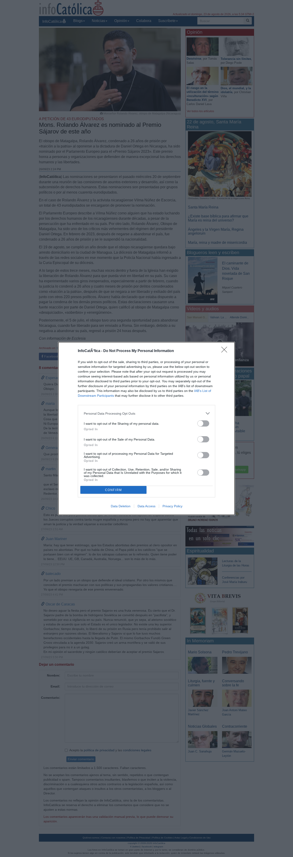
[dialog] (146, 428)
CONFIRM (113, 490)
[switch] (203, 423)
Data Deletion (120, 506)
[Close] (225, 351)
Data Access (146, 506)
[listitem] (146, 413)
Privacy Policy (172, 506)
